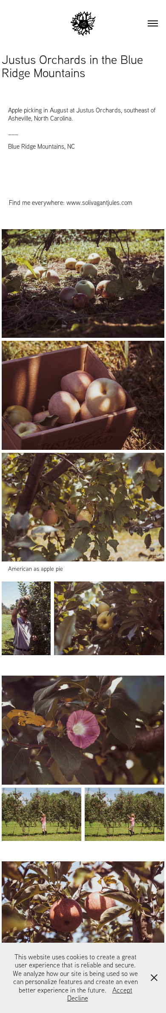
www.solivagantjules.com (99, 203)
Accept (122, 990)
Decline (77, 998)
